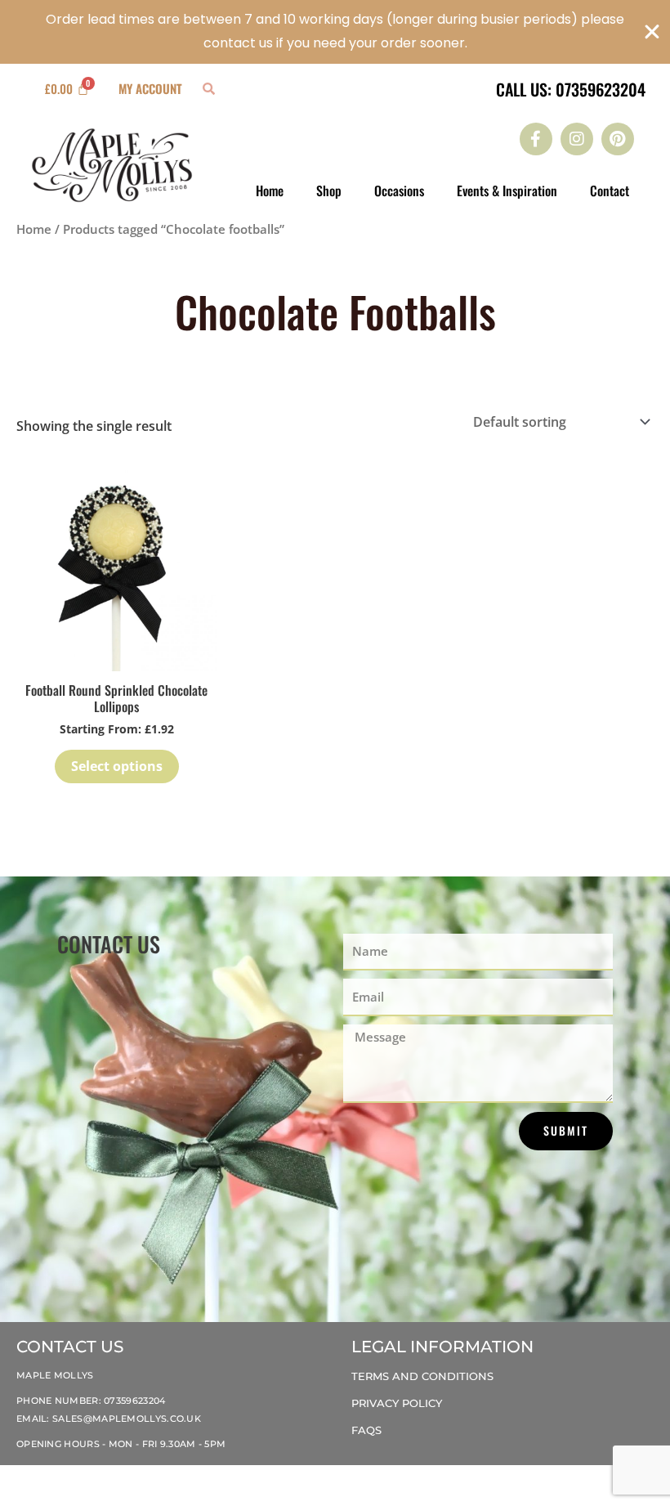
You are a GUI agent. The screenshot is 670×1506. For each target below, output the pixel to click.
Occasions (399, 190)
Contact (609, 190)
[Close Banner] (652, 32)
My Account (150, 88)
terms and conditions (422, 1376)
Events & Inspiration (507, 190)
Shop (329, 190)
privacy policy (396, 1403)
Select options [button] (117, 766)
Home (270, 190)
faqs (366, 1430)
